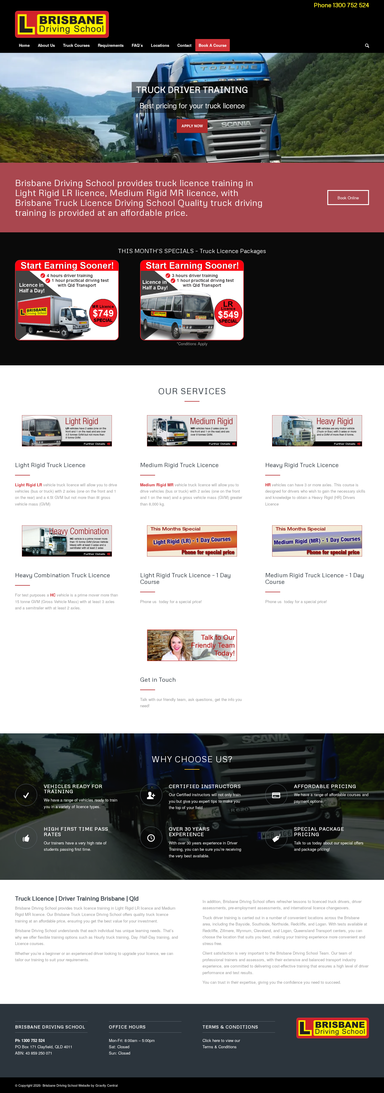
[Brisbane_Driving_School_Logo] (62, 24)
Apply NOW (192, 125)
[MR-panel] (192, 430)
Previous (5, 102)
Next (379, 102)
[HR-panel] (317, 430)
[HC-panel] (67, 541)
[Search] (365, 45)
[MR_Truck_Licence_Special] (67, 300)
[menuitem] (24, 45)
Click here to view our (221, 1040)
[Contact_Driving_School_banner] (192, 645)
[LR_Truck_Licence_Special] (192, 300)
